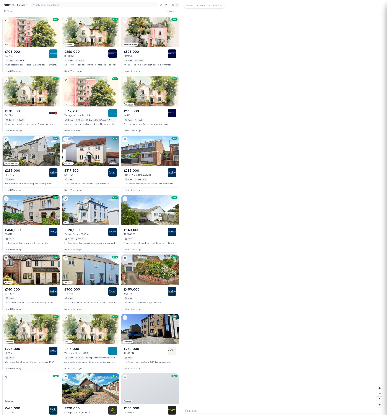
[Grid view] (173, 5)
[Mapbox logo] (190, 411)
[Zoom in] (379, 388)
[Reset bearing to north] (379, 399)
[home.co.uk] (9, 5)
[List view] (177, 5)
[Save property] (6, 20)
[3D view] (379, 404)
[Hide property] (12, 20)
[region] (284, 207)
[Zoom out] (379, 393)
